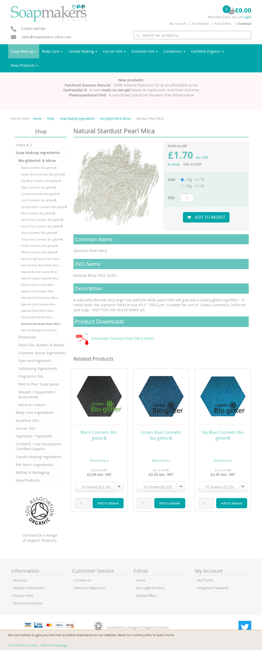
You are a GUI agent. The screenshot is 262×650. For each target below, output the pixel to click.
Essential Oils (143, 51)
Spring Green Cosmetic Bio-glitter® (44, 207)
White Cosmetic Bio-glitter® (39, 252)
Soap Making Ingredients (77, 118)
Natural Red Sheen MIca (36, 317)
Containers (172, 51)
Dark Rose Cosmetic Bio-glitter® (42, 220)
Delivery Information (29, 588)
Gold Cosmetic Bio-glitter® (38, 200)
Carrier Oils (113, 51)
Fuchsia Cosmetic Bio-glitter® (40, 194)
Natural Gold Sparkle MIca (38, 304)
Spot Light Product (150, 588)
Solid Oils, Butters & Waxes (41, 345)
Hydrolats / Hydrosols (34, 436)
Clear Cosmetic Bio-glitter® (39, 187)
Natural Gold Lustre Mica (37, 285)
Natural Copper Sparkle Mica (40, 278)
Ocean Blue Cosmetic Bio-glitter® (43, 174)
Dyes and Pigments (34, 360)
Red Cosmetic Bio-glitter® (38, 213)
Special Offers (146, 595)
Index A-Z (24, 144)
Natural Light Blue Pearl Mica (40, 259)
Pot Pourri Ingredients (34, 464)
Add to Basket (210, 217)
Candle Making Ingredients (39, 456)
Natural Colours (32, 404)
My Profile (205, 580)
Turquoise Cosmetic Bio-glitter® (42, 239)
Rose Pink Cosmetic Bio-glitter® (42, 226)
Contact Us (82, 580)
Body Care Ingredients (35, 412)
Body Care (50, 51)
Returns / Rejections (89, 588)
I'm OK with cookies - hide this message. (38, 645)
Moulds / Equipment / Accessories (37, 395)
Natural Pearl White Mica (37, 311)
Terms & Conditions (28, 603)
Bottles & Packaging (32, 472)
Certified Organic (205, 51)
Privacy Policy (23, 595)
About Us (20, 580)
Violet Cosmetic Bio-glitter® (39, 246)
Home (37, 118)
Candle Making (81, 51)
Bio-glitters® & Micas (115, 118)
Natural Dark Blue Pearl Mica (40, 265)
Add (108, 503)
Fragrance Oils (30, 376)
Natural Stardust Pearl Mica (40, 324)
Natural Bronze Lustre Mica (39, 272)
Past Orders (222, 23)
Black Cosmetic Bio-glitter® (39, 168)
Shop (50, 118)
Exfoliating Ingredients (37, 368)
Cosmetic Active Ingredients (42, 352)
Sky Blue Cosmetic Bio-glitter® (41, 181)
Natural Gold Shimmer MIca (39, 298)
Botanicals (27, 337)
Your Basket (200, 23)
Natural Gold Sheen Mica (37, 291)
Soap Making (22, 51)
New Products (23, 65)
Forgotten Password (212, 588)
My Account (178, 23)
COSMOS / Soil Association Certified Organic (38, 446)
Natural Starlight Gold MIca (39, 330)
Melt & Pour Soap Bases (38, 384)
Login (247, 17)
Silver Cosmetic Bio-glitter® (39, 233)
